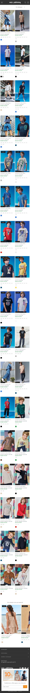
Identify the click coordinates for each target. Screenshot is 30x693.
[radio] (1, 37)
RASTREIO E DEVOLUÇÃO (6, 656)
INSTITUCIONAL (4, 653)
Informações (4, 649)
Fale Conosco (8, 661)
